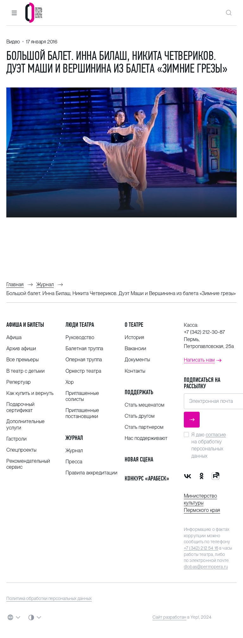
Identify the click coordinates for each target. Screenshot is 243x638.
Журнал (74, 437)
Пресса (73, 462)
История (134, 337)
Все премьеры (22, 360)
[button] (14, 13)
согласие (216, 435)
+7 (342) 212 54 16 (201, 548)
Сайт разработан (169, 617)
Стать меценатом (145, 405)
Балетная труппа (84, 348)
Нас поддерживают (146, 438)
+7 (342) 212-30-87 (204, 332)
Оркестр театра (83, 371)
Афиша (14, 337)
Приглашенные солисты (82, 396)
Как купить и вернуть (29, 393)
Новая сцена (139, 459)
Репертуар (18, 382)
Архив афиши (21, 348)
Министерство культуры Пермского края (202, 503)
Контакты (135, 371)
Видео (13, 42)
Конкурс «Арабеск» (147, 478)
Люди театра (79, 324)
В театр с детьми (25, 371)
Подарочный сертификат (20, 407)
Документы (137, 360)
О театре (134, 324)
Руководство (79, 337)
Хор (69, 382)
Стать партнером (144, 427)
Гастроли (16, 439)
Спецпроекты (21, 450)
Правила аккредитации (91, 473)
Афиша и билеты (25, 324)
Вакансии (135, 348)
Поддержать (139, 392)
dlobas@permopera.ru (206, 566)
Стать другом (140, 416)
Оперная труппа (83, 360)
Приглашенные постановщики (82, 413)
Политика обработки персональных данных (49, 598)
